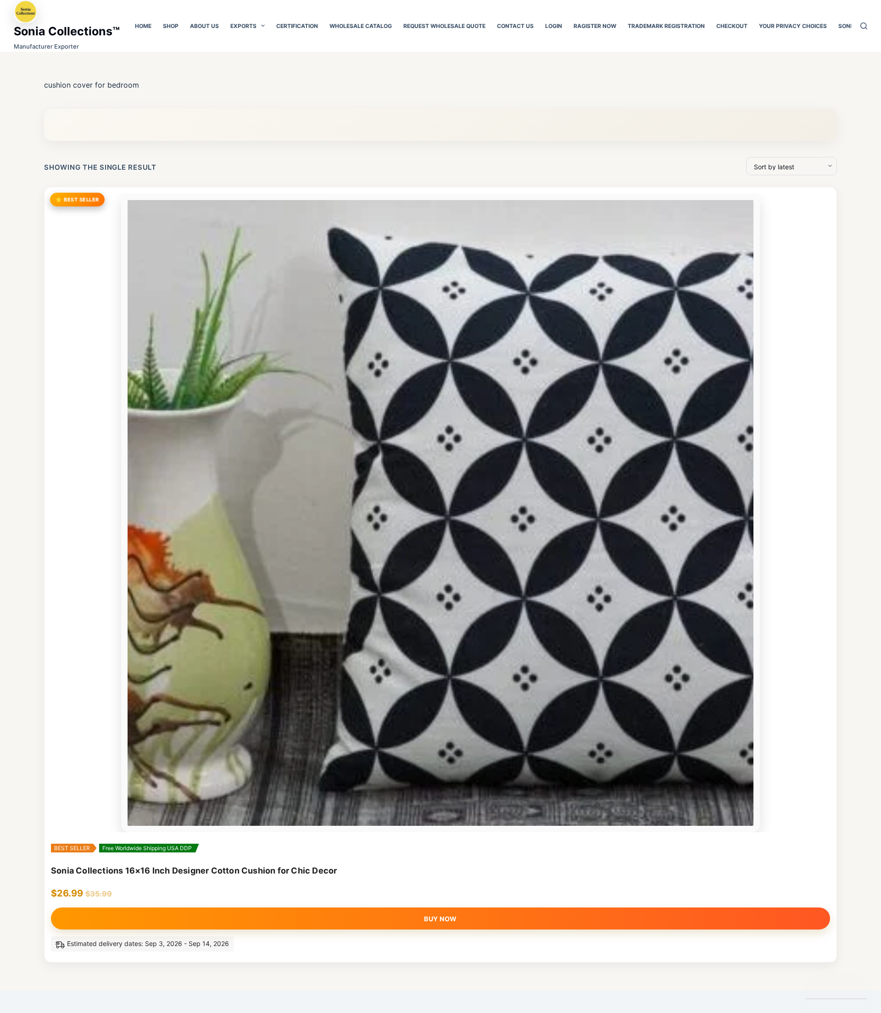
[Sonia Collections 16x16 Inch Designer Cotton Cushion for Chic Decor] (440, 513)
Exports (243, 25)
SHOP (170, 25)
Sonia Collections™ (67, 31)
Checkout (731, 25)
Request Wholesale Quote (444, 25)
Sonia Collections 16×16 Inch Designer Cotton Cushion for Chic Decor (194, 870)
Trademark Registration (666, 25)
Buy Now (440, 919)
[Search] (863, 25)
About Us (204, 25)
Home (143, 25)
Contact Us (515, 25)
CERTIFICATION (297, 25)
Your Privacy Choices (793, 25)
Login (553, 25)
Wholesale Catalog (360, 25)
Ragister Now (595, 25)
